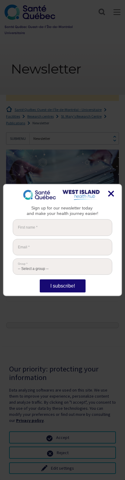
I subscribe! (62, 285)
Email (24, 247)
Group (23, 264)
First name (28, 227)
